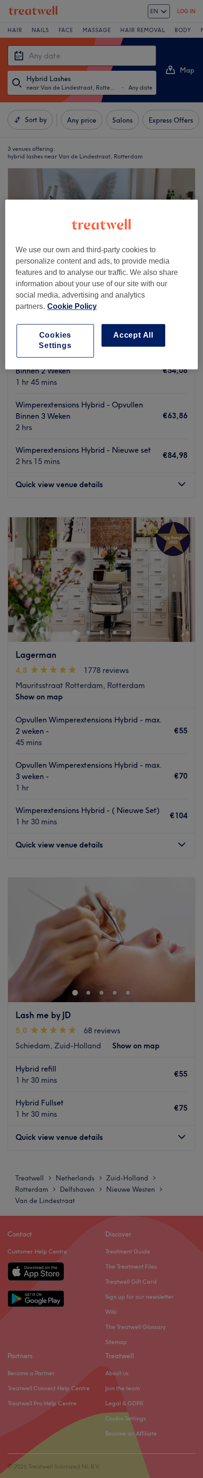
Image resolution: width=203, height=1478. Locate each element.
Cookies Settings (55, 340)
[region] (101, 284)
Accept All (133, 335)
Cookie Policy (72, 306)
